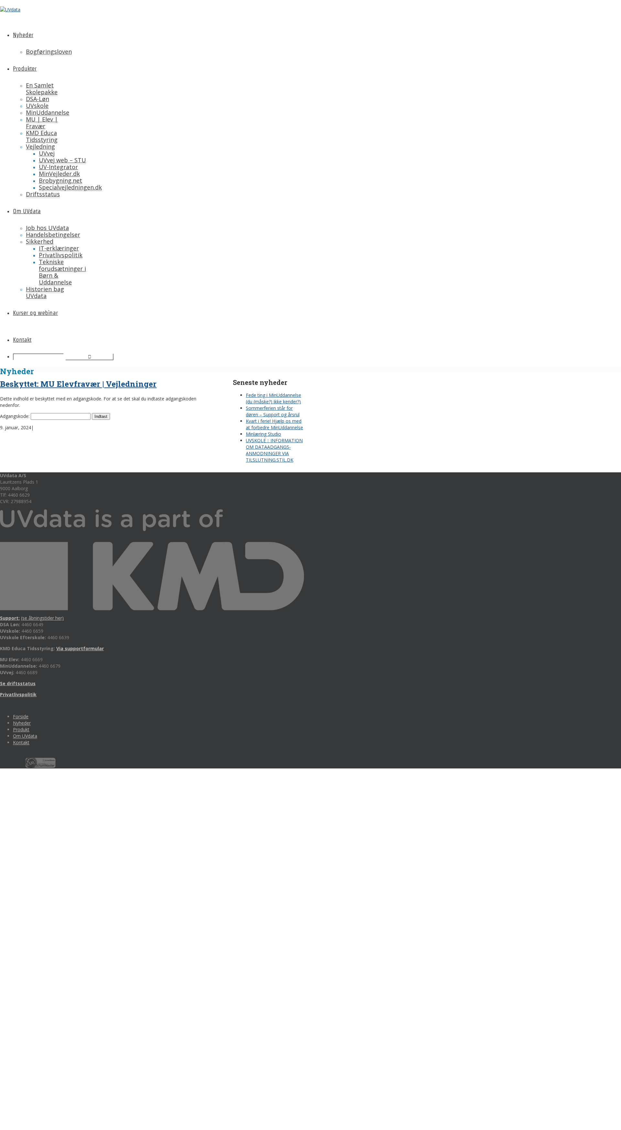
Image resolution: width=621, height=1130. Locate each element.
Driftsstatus (43, 194)
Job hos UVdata (47, 228)
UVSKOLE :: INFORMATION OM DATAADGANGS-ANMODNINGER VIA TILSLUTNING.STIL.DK (274, 450)
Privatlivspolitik (60, 255)
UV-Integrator (58, 167)
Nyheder (23, 35)
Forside (20, 716)
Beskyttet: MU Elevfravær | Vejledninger (78, 384)
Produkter (25, 68)
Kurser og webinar (35, 313)
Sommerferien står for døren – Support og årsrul (273, 411)
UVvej (47, 153)
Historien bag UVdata (45, 292)
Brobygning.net (60, 180)
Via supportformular (80, 648)
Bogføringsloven (49, 51)
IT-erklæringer (59, 248)
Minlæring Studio (263, 434)
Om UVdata (27, 211)
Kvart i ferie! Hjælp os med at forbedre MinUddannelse (274, 424)
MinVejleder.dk (59, 174)
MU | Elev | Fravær (42, 122)
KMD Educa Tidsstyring (42, 136)
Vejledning (40, 146)
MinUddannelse (47, 112)
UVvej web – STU (62, 160)
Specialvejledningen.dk (70, 187)
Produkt (21, 729)
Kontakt (22, 340)
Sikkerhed (39, 241)
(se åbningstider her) (42, 618)
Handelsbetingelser (53, 234)
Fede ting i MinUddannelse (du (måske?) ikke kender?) (273, 398)
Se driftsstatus (18, 683)
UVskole (37, 106)
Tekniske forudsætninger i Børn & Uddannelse (62, 272)
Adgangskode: (15, 416)
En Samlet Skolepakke (42, 88)
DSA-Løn (37, 99)
